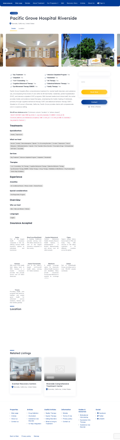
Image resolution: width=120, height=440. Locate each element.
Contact (94, 102)
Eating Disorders (51, 419)
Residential (48, 157)
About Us (91, 3)
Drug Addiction (33, 413)
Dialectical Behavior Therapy (56, 166)
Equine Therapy (51, 416)
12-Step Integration (34, 424)
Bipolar (35, 143)
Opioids (31, 146)
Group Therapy (43, 169)
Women (27, 209)
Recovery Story (72, 3)
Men (12, 209)
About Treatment (38, 3)
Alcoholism (32, 416)
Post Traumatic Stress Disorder (43, 146)
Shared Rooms (38, 185)
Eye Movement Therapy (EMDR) (19, 169)
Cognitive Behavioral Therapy (38, 166)
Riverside (14, 13)
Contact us (15, 421)
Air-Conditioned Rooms (17, 185)
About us (14, 419)
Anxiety (13, 134)
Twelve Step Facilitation (17, 171)
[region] (43, 329)
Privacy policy (67, 419)
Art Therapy (25, 166)
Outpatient (40, 157)
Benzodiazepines (26, 143)
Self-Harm (13, 148)
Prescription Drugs (58, 146)
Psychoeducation (69, 169)
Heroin (68, 143)
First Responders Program (18, 194)
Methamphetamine (23, 146)
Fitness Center (29, 185)
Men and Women (19, 209)
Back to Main (14, 436)
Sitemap (36, 436)
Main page (18, 3)
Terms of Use (67, 416)
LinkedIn (101, 419)
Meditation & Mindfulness (56, 169)
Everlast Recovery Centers (24, 384)
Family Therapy (34, 169)
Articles (82, 3)
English (13, 217)
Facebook (102, 413)
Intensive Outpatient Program (28, 157)
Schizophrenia (69, 146)
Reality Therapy (51, 413)
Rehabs (27, 3)
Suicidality (20, 148)
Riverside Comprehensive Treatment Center (57, 385)
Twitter (101, 416)
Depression (19, 134)
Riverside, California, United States (22, 23)
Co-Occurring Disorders (44, 143)
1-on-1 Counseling (16, 166)
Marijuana (13, 146)
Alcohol (13, 143)
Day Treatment (15, 157)
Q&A (62, 3)
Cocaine (55, 143)
